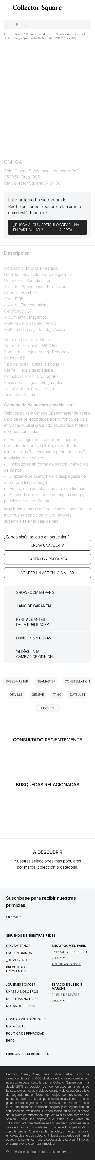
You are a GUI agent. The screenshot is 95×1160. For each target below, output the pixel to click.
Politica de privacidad (25, 1033)
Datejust (77, 695)
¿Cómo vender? (19, 960)
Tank (57, 695)
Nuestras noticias (22, 999)
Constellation (77, 681)
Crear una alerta (47, 545)
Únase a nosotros (22, 992)
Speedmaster (17, 681)
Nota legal (15, 1026)
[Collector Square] (36, 8)
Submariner (47, 708)
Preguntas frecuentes (16, 969)
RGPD (10, 1040)
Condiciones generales (26, 1019)
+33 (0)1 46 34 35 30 (66, 964)
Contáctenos (18, 946)
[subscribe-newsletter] (86, 918)
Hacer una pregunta (47, 559)
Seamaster (46, 681)
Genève (38, 695)
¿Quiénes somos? (20, 984)
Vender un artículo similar (47, 573)
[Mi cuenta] (89, 8)
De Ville (16, 695)
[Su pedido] (82, 8)
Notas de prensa (20, 1006)
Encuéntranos (19, 953)
